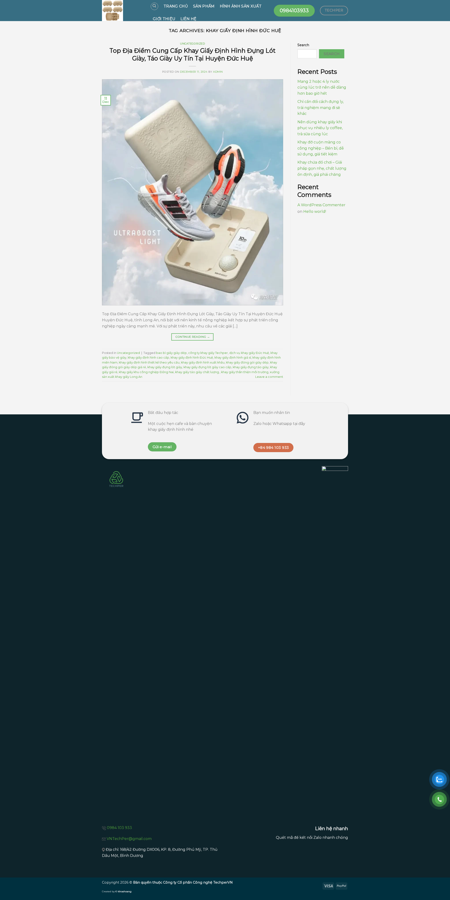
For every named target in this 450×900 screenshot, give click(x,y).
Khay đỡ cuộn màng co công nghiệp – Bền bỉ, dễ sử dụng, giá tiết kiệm (320, 148)
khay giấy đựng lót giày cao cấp (207, 367)
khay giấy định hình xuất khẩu (203, 362)
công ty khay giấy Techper (208, 353)
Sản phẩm (204, 6)
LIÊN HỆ (188, 19)
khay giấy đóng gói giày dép (247, 362)
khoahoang (124, 891)
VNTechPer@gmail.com (129, 838)
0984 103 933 (119, 827)
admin (218, 71)
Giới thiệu (164, 19)
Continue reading (192, 336)
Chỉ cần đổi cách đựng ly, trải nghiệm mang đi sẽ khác (320, 107)
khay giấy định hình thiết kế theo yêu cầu (149, 362)
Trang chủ (176, 6)
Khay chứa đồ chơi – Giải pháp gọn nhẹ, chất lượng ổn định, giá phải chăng (321, 168)
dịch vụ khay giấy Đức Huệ (249, 353)
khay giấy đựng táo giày (251, 367)
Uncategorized (192, 43)
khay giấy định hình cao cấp (148, 357)
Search (303, 45)
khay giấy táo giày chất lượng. (197, 372)
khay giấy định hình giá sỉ (232, 357)
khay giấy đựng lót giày (164, 367)
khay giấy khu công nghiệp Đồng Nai (146, 372)
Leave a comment (269, 377)
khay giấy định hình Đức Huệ (192, 357)
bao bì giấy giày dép (171, 353)
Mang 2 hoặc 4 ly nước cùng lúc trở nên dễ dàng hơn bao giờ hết (321, 87)
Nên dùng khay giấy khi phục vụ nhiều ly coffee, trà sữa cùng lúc (320, 128)
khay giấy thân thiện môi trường (244, 372)
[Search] (154, 6)
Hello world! (314, 211)
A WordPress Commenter (321, 205)
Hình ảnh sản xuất (241, 6)
